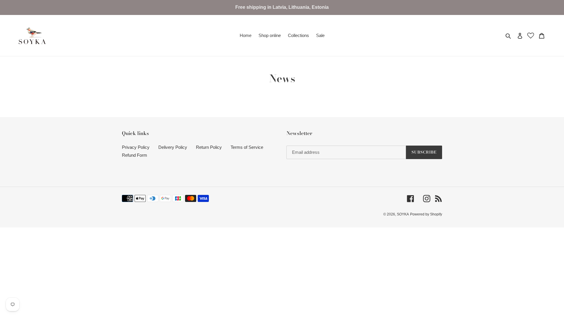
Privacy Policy (136, 147)
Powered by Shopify (426, 214)
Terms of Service (247, 147)
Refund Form (134, 155)
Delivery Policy (172, 147)
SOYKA (403, 214)
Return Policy (209, 147)
